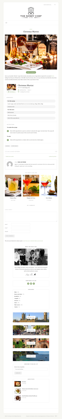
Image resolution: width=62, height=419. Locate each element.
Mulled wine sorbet (10, 156)
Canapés (16, 298)
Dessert (16, 300)
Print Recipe (12, 91)
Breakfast (16, 296)
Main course (17, 304)
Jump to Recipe (31, 72)
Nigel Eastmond (16, 151)
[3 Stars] (20, 87)
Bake (15, 292)
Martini (52, 76)
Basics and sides (18, 294)
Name (6, 224)
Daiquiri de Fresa (31, 198)
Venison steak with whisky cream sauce (30, 389)
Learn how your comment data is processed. (33, 241)
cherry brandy (14, 145)
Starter (16, 307)
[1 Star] (18, 87)
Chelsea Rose (13, 198)
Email (6, 228)
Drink (31, 29)
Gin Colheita (49, 198)
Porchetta (24, 381)
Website (6, 231)
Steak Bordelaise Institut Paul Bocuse (29, 396)
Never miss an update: (19, 367)
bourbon (8, 145)
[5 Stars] (21, 87)
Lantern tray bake (52, 156)
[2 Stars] (19, 87)
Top (56, 416)
